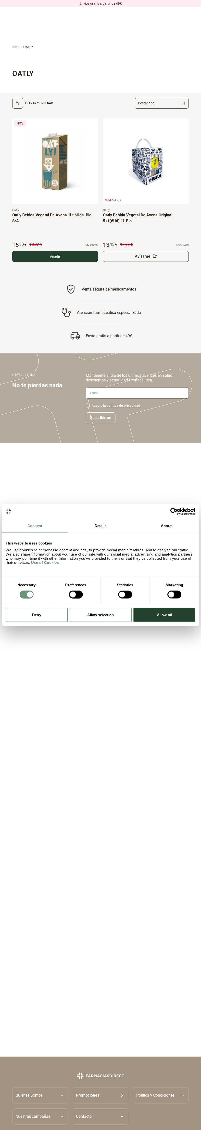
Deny (36, 615)
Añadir (55, 256)
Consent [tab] (34, 525)
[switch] (76, 594)
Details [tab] (101, 525)
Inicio (16, 47)
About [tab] (166, 525)
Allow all (164, 615)
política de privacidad (123, 405)
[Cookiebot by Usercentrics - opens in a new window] (173, 511)
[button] (100, 1095)
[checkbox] (88, 405)
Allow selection (100, 615)
